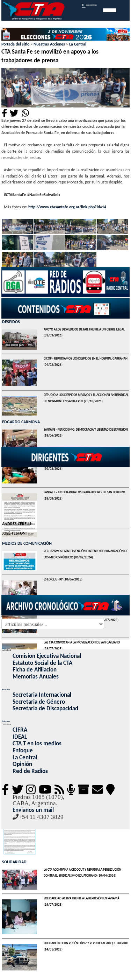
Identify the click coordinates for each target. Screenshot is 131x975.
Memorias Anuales (36, 677)
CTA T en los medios (37, 744)
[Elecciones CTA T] (65, 35)
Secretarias (6, 689)
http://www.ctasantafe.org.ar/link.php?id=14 (67, 207)
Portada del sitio (15, 44)
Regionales (6, 721)
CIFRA (20, 730)
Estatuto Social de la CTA (42, 663)
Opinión (22, 764)
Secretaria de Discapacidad (45, 709)
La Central (77, 44)
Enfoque (23, 751)
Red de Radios (30, 771)
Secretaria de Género (39, 702)
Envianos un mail (33, 810)
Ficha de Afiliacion (35, 670)
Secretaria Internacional (42, 695)
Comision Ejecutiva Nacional (47, 656)
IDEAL (20, 737)
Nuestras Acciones (49, 44)
